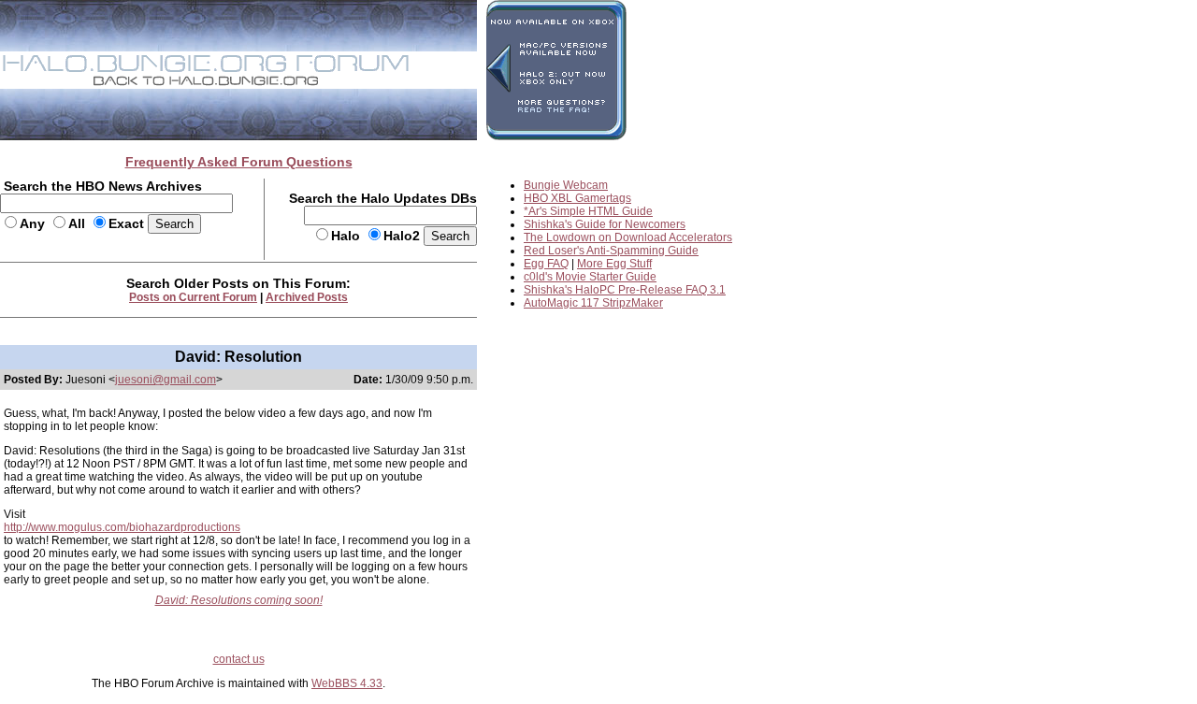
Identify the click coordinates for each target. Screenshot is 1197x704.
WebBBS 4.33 (346, 683)
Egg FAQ (546, 263)
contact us (239, 659)
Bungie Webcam (566, 185)
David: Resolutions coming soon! (239, 600)
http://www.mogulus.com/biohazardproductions (122, 527)
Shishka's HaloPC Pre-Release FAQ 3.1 (625, 289)
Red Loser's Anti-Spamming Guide (611, 250)
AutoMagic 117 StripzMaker (593, 302)
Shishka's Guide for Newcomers (604, 224)
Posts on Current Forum (193, 297)
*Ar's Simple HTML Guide (588, 211)
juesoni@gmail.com (165, 379)
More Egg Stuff (614, 263)
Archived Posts (307, 297)
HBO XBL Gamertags (577, 198)
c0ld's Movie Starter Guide (590, 276)
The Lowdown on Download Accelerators (628, 237)
